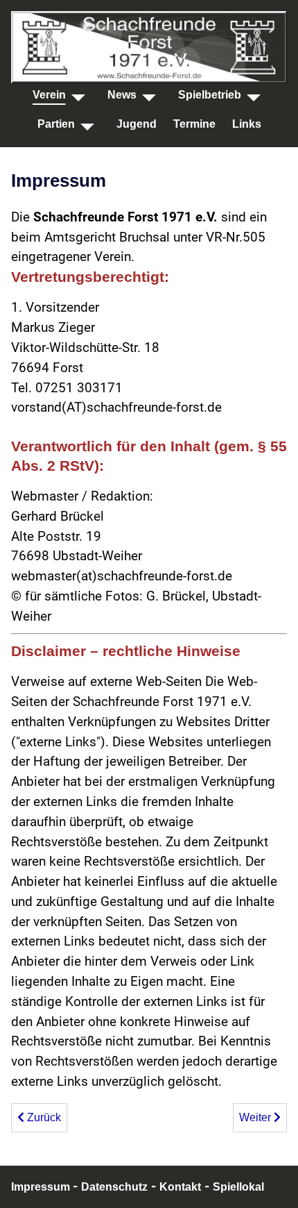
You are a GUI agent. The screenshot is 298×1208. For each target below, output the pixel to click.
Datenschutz (114, 1187)
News (122, 95)
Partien (56, 124)
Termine (194, 124)
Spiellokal (238, 1187)
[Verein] (78, 94)
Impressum (42, 1187)
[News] (149, 94)
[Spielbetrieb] (253, 94)
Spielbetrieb (209, 95)
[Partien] (87, 124)
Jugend (136, 124)
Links (246, 124)
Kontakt (180, 1187)
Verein (49, 95)
